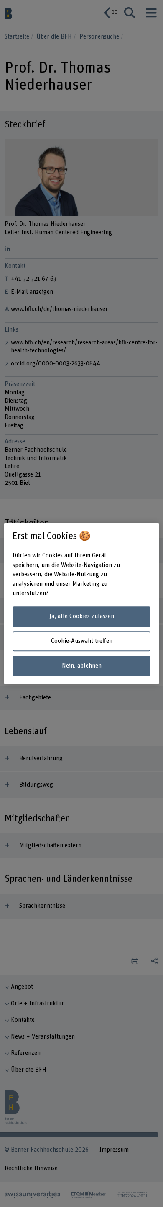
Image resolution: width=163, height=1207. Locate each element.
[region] (81, 603)
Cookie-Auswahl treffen (81, 641)
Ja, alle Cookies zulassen (81, 617)
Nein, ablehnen (82, 666)
